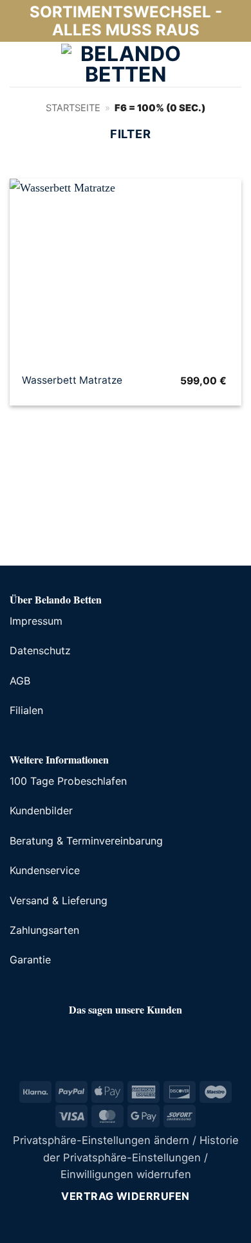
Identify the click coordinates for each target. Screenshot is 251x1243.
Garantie (30, 959)
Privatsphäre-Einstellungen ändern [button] (101, 1140)
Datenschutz (40, 650)
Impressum (36, 620)
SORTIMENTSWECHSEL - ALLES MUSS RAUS (126, 21)
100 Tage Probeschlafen (68, 780)
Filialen (26, 710)
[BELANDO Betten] (125, 64)
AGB (20, 680)
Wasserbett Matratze (72, 380)
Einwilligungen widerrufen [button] (125, 1174)
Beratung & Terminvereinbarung (86, 840)
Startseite (73, 108)
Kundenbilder (41, 810)
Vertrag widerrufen (125, 1196)
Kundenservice (45, 870)
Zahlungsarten (44, 930)
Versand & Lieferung (58, 900)
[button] (19, 64)
